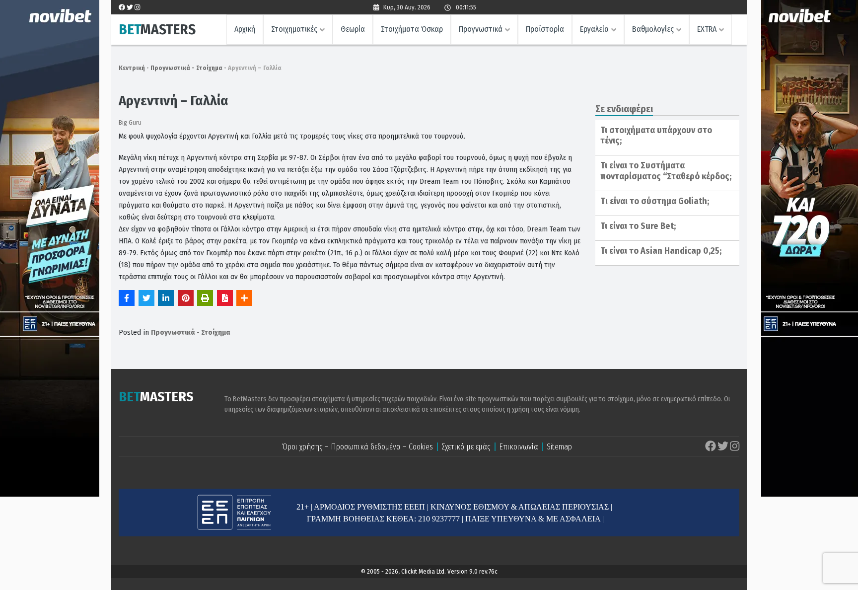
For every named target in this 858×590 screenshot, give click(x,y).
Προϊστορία (545, 29)
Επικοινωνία (518, 446)
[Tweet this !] (146, 298)
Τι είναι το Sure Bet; (638, 226)
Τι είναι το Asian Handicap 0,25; (660, 250)
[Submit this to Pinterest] (186, 298)
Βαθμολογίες (653, 29)
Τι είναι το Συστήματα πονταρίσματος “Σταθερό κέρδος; (665, 171)
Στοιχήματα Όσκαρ (412, 29)
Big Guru (130, 122)
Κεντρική (132, 68)
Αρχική (244, 29)
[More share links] (244, 298)
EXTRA (706, 29)
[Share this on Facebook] (127, 298)
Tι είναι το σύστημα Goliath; (654, 201)
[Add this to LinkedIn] (166, 298)
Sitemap (559, 446)
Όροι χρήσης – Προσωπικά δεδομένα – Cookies (357, 446)
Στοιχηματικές (294, 29)
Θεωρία (353, 29)
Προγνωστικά (480, 29)
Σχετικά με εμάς (466, 446)
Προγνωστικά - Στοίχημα (186, 68)
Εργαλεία (594, 29)
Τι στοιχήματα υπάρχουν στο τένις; (656, 136)
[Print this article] (205, 298)
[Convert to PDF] (225, 298)
